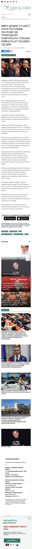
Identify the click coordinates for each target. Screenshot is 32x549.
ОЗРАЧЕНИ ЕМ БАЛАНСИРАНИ (13, 258)
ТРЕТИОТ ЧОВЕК (6, 446)
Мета (3, 96)
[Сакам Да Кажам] (16, 11)
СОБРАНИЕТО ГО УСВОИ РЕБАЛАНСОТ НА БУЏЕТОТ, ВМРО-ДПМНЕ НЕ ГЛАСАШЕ (15, 303)
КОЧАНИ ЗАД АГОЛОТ (10, 274)
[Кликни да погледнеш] (16, 253)
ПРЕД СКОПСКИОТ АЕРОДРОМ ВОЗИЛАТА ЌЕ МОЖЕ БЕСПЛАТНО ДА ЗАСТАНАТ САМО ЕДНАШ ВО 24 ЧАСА (16, 392)
